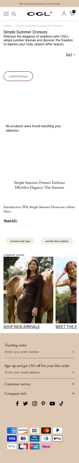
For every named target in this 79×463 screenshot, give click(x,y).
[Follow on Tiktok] (61, 403)
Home (7, 26)
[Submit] (70, 352)
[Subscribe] (70, 372)
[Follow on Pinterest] (43, 403)
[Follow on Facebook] (17, 403)
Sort (69, 54)
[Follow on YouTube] (52, 403)
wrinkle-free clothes (56, 241)
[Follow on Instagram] (34, 403)
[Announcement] (39, 3)
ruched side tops (20, 241)
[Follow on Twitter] (25, 403)
